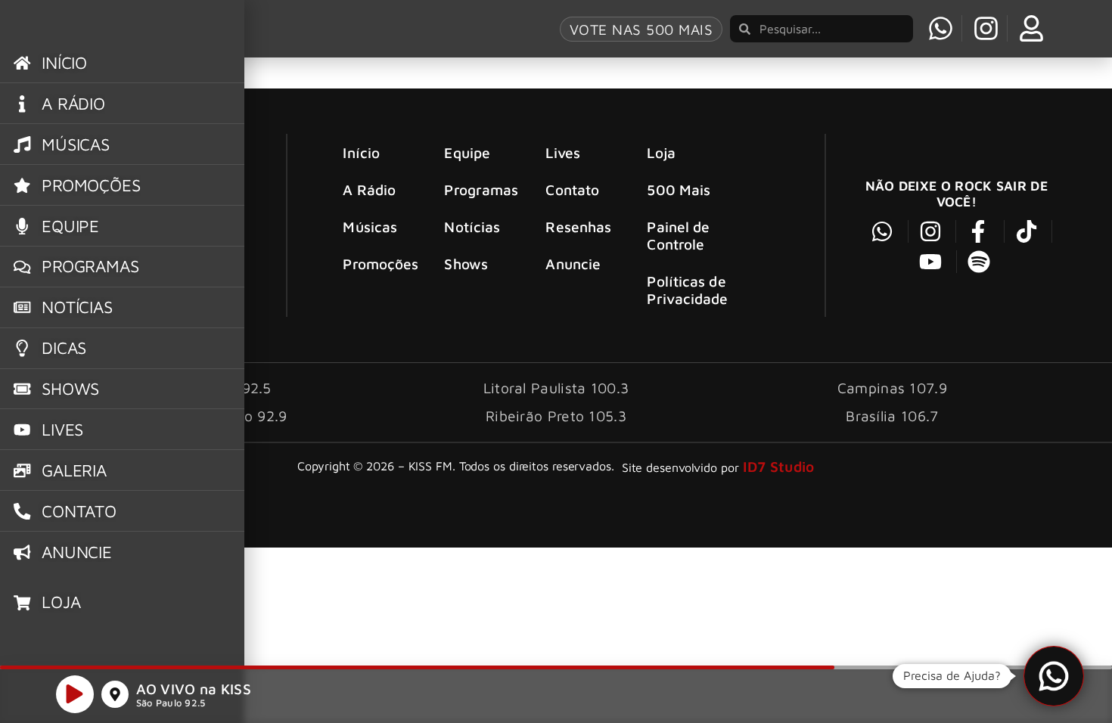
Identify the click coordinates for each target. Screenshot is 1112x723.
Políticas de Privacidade (687, 289)
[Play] (75, 694)
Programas (481, 189)
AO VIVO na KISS (194, 688)
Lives (562, 152)
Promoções (380, 263)
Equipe (467, 152)
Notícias (472, 226)
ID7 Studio (779, 466)
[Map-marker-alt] (115, 694)
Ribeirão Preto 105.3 (556, 415)
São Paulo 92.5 (171, 703)
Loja (661, 152)
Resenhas (578, 226)
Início (361, 152)
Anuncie (573, 263)
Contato (572, 189)
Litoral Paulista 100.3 (556, 387)
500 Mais (678, 189)
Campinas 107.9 (892, 387)
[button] (1053, 676)
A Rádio (369, 189)
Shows (466, 263)
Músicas (370, 226)
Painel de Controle (678, 235)
